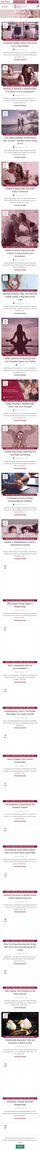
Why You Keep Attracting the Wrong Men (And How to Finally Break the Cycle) (20, 947)
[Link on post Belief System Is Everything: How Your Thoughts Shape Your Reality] (20, 336)
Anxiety (8, 39)
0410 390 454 (6, 2)
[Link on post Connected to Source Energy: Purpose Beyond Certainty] (20, 484)
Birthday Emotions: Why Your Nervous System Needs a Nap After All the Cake (20, 297)
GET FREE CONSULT (33, 1)
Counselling (14, 39)
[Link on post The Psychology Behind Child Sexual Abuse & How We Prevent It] (20, 1134)
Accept (20, 1146)
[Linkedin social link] (22, 1)
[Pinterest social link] (19, 1)
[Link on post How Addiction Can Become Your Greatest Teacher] (20, 790)
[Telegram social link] (24, 1)
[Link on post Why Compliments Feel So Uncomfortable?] (20, 643)
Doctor (20, 365)
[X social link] (17, 1)
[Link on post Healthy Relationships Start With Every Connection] (20, 173)
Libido (29, 39)
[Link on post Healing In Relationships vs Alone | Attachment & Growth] (20, 529)
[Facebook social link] (14, 1)
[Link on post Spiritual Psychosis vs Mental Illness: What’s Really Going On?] (20, 881)
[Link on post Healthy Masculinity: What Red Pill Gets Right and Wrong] (20, 437)
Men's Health (30, 290)
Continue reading (20, 60)
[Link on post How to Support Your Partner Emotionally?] (20, 744)
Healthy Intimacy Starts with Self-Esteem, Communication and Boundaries (20, 253)
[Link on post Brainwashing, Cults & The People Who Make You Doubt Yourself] (20, 697)
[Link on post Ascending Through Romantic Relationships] (20, 1079)
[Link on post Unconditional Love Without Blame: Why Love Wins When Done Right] (20, 836)
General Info (23, 39)
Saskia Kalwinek (19, 49)
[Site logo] (20, 6)
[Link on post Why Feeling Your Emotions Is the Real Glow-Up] (20, 978)
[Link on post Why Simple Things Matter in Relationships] (20, 581)
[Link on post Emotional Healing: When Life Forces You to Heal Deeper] (20, 31)
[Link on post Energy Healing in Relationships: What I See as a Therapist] (20, 390)
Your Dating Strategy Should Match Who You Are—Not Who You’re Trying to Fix (20, 141)
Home (9, 15)
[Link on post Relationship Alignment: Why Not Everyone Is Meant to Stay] (20, 1024)
